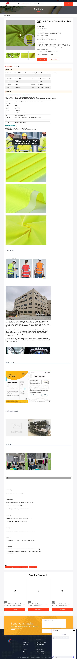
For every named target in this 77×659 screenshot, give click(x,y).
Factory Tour (25, 644)
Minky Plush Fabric (39, 649)
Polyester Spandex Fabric (41, 642)
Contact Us (25, 649)
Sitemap (24, 651)
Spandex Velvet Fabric (40, 646)
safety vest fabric (33, 567)
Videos (29, 3)
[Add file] (53, 657)
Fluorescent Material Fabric (41, 653)
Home (19, 3)
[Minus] (74, 630)
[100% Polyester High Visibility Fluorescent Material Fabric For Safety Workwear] (38, 591)
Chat (69, 3)
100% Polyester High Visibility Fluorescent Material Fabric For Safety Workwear (37, 604)
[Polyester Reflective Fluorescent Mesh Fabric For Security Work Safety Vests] (14, 591)
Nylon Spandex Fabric (40, 644)
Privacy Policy (25, 653)
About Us (34, 3)
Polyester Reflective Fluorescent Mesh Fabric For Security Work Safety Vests (14, 604)
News (39, 3)
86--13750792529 (70, 0)
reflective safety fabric (23, 567)
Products (24, 3)
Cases (43, 3)
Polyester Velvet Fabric (40, 651)
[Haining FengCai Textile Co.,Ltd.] (7, 4)
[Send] (74, 657)
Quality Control (26, 646)
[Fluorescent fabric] (20, 35)
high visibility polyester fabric (11, 567)
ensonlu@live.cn (61, 0)
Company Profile (26, 642)
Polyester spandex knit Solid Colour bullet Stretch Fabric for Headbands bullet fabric (60, 604)
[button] (35, 55)
